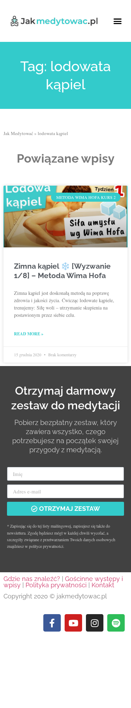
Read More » (28, 334)
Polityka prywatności (56, 585)
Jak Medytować (18, 133)
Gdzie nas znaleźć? (31, 578)
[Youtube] (73, 623)
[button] (117, 21)
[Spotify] (116, 623)
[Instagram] (94, 623)
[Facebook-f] (52, 623)
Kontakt (103, 585)
